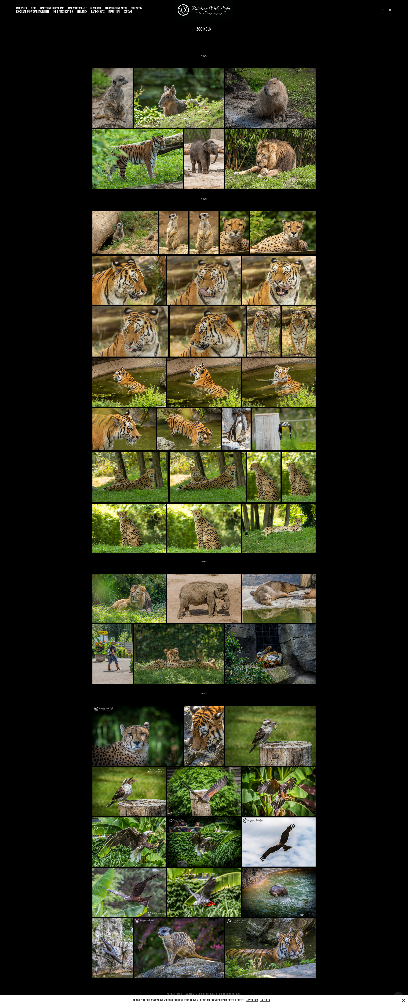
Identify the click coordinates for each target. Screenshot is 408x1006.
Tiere (33, 8)
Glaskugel (95, 8)
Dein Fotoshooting (63, 11)
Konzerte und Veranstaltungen (33, 11)
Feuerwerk (136, 8)
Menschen (21, 8)
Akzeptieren (252, 1000)
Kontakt (128, 11)
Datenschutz (98, 11)
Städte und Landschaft (52, 8)
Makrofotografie (77, 8)
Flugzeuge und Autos (116, 8)
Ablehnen (265, 1000)
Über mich (82, 11)
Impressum (114, 11)
